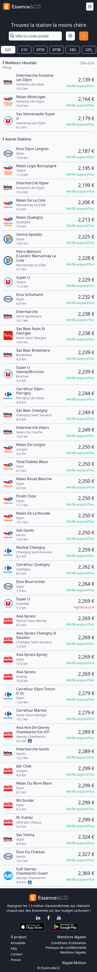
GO (8, 49)
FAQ (14, 948)
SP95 (40, 49)
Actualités (18, 943)
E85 (73, 49)
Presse (16, 960)
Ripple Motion (74, 962)
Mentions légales (73, 952)
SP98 (56, 49)
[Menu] (89, 6)
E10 (24, 49)
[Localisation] (70, 36)
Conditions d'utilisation (68, 943)
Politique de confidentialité (66, 947)
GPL (88, 49)
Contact (16, 954)
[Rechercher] (83, 36)
